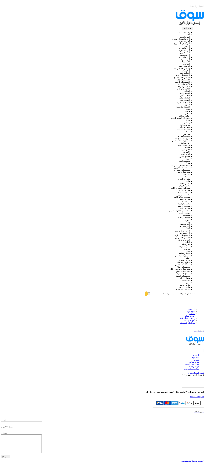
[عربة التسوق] (202, 381)
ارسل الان (5, 457)
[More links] (198, 307)
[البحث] (147, 293)
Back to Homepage (197, 397)
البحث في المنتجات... (186, 294)
